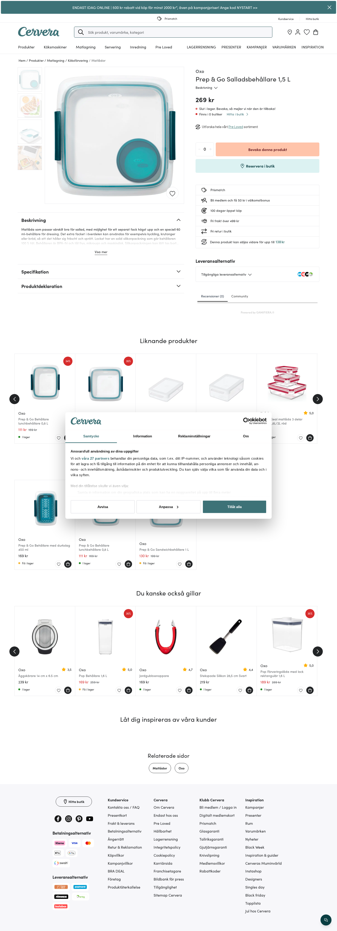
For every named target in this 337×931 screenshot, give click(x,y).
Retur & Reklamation (125, 847)
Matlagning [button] (86, 46)
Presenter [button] (231, 46)
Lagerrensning (201, 46)
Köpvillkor (116, 855)
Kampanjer (257, 46)
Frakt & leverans (121, 823)
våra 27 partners (95, 458)
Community (239, 296)
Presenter (253, 815)
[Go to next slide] (318, 399)
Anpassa (166, 507)
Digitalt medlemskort (217, 815)
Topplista (253, 903)
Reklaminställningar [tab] (194, 436)
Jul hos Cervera (258, 910)
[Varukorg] (315, 32)
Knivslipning (209, 855)
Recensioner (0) (212, 296)
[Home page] (38, 34)
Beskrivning (204, 87)
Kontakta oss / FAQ (124, 807)
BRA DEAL (116, 870)
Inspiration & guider (261, 855)
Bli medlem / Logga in (218, 807)
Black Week (254, 847)
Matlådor (160, 768)
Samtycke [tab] (91, 436)
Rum (249, 823)
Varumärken (284, 46)
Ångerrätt (116, 839)
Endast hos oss (166, 815)
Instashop (253, 870)
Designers (253, 878)
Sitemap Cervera (168, 894)
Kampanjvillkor (120, 863)
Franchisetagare (167, 870)
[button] (81, 32)
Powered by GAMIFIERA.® (257, 312)
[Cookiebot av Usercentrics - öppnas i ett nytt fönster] (247, 421)
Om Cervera (164, 807)
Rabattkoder (210, 870)
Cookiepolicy (164, 855)
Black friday (255, 894)
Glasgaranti (209, 830)
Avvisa (102, 507)
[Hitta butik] (290, 32)
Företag (114, 878)
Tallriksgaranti (211, 839)
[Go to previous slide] (14, 399)
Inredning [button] (138, 46)
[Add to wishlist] (172, 193)
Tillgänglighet (165, 886)
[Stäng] (329, 7)
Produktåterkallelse (124, 886)
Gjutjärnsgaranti (213, 847)
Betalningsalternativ (124, 830)
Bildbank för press (169, 878)
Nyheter (251, 839)
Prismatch (207, 823)
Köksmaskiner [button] (55, 46)
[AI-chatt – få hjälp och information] (325, 919)
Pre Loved (163, 46)
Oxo (182, 768)
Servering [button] (113, 46)
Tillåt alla (234, 507)
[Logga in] (298, 32)
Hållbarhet (162, 830)
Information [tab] (142, 436)
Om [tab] (246, 436)
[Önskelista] (307, 32)
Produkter (26, 46)
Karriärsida (163, 863)
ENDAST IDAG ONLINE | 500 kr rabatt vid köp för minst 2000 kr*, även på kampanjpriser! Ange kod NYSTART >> (164, 7)
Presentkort (117, 815)
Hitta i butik (235, 114)
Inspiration (312, 46)
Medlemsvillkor (212, 863)
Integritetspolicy (167, 847)
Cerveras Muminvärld (263, 863)
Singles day (255, 886)
